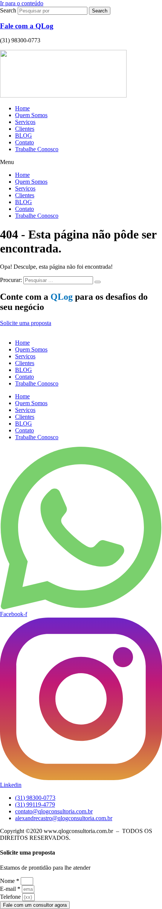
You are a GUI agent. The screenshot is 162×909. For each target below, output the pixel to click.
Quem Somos (31, 115)
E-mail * (10, 889)
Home (22, 108)
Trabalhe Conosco (36, 149)
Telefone (10, 897)
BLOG (23, 135)
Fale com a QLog (26, 26)
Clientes (24, 128)
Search (8, 10)
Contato (24, 142)
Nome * (9, 881)
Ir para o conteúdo (21, 3)
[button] (81, 162)
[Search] (98, 282)
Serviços (25, 122)
